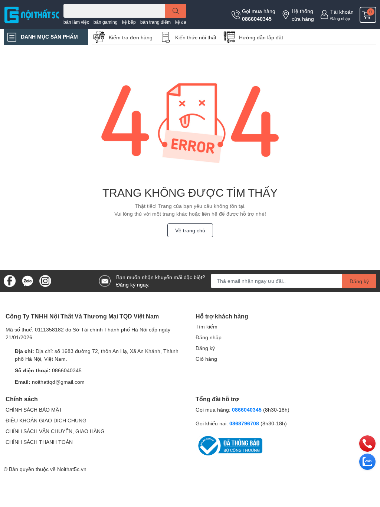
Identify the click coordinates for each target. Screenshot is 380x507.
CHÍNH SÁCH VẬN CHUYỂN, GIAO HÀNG (55, 431)
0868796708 (245, 423)
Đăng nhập (340, 18)
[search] (175, 11)
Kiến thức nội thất (195, 37)
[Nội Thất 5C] (32, 14)
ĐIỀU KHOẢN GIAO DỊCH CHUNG (46, 420)
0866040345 (257, 19)
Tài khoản (342, 12)
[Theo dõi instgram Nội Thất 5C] (45, 280)
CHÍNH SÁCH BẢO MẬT (34, 409)
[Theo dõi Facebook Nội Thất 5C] (10, 280)
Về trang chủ (190, 230)
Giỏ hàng (206, 359)
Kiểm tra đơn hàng (131, 37)
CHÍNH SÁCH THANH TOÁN (39, 442)
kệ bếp (129, 22)
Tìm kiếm (206, 326)
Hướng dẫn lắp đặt (261, 37)
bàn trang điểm (155, 22)
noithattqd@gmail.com (58, 382)
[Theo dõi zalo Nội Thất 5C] (27, 280)
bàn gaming (106, 22)
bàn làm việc (76, 22)
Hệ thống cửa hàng (303, 15)
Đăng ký (359, 281)
